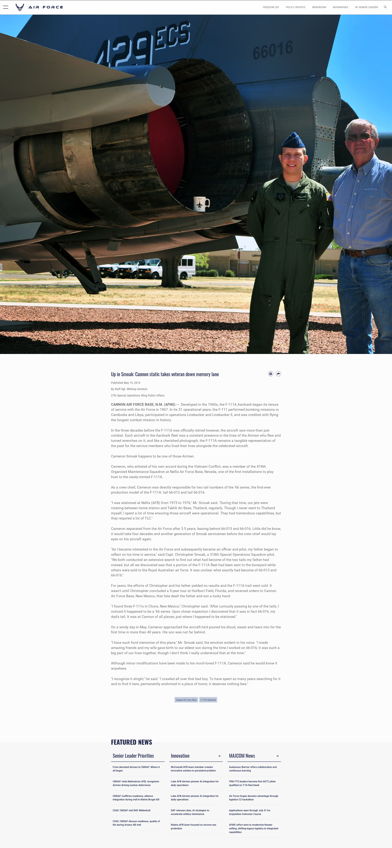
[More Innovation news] (219, 756)
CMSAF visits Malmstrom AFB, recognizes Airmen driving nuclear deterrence (136, 783)
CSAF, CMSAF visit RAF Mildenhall (131, 810)
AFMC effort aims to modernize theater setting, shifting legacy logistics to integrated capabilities (253, 828)
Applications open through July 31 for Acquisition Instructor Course (249, 812)
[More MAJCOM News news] (277, 756)
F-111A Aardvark (208, 700)
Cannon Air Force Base (186, 700)
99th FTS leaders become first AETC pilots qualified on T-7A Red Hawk (252, 783)
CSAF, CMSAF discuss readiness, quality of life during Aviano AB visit (136, 823)
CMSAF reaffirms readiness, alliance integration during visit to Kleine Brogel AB (136, 798)
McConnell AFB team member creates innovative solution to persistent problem (193, 769)
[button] (5, 7)
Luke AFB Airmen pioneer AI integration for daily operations (195, 783)
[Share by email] (278, 373)
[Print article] (270, 373)
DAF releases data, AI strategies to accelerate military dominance (190, 812)
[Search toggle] (385, 7)
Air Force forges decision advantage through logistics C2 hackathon (253, 798)
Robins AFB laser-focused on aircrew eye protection (193, 826)
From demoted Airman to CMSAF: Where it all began (136, 769)
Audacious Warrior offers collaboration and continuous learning (253, 769)
